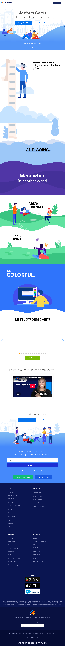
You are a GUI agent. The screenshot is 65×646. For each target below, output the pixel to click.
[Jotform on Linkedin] (26, 643)
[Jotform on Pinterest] (36, 643)
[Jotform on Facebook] (19, 643)
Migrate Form (32, 465)
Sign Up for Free (57, 2)
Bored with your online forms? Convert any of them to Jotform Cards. (32, 453)
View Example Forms (41, 23)
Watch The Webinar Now (23, 477)
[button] (19, 353)
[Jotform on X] (23, 643)
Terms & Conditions (15, 633)
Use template (32, 358)
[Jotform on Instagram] (42, 643)
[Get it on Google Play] (32, 579)
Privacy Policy (27, 633)
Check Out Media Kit (43, 477)
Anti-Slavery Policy (32, 637)
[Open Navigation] (63, 2)
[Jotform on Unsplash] (45, 643)
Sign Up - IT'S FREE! (23, 23)
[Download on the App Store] (32, 585)
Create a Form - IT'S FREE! (27, 419)
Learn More (42, 419)
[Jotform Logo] (6, 2)
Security (36, 633)
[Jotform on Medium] (29, 643)
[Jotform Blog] (32, 643)
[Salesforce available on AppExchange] (32, 591)
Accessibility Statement (47, 633)
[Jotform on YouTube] (39, 643)
